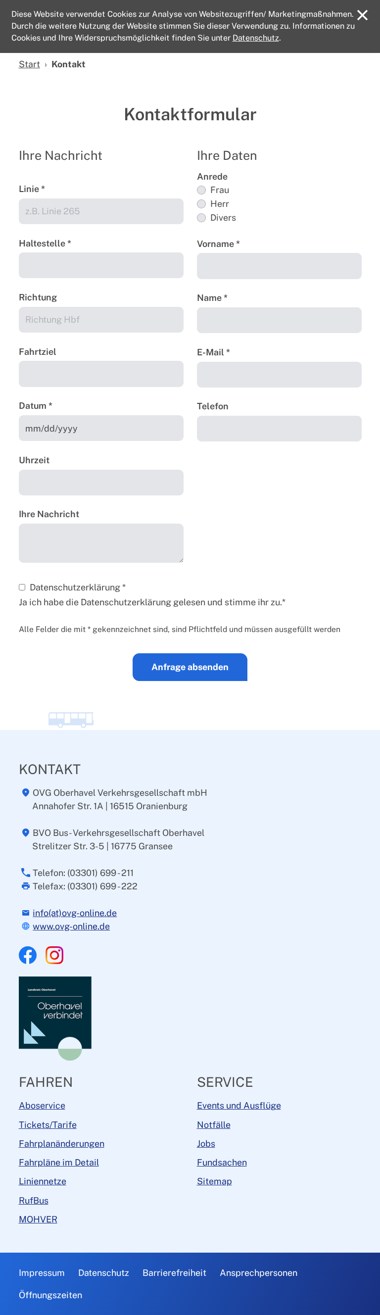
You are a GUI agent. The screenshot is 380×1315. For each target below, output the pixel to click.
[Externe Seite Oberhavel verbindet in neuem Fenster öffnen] (56, 1018)
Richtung (38, 297)
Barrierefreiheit (174, 1272)
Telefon (213, 406)
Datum (35, 405)
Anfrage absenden (190, 667)
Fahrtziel (37, 351)
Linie (32, 189)
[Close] (362, 15)
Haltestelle (45, 243)
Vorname (218, 244)
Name (212, 297)
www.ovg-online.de (71, 926)
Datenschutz (103, 1272)
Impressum (42, 1272)
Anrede (212, 176)
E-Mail (213, 352)
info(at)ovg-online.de (75, 913)
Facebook (28, 955)
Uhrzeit (34, 460)
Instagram (54, 955)
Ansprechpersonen (258, 1272)
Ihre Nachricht (49, 514)
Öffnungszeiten (50, 1295)
